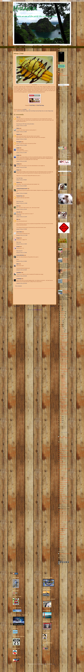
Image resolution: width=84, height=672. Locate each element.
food (29, 110)
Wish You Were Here (62, 498)
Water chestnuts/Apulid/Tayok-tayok (64, 342)
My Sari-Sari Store (61, 494)
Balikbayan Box (61, 532)
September (63, 317)
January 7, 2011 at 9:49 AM (21, 185)
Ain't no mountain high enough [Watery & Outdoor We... (63, 407)
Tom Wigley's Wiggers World (63, 480)
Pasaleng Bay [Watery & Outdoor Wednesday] (63, 348)
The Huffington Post (62, 454)
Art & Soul (60, 458)
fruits (43, 110)
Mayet (17, 263)
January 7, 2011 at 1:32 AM (21, 125)
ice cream (46, 110)
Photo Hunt (60, 444)
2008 (60, 420)
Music (59, 437)
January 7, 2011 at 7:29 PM (21, 229)
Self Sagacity (18, 141)
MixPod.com (67, 437)
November (63, 313)
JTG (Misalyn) (18, 278)
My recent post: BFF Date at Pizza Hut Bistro (25, 123)
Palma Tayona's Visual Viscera (64, 496)
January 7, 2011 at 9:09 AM (21, 179)
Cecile (17, 205)
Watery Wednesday (62, 464)
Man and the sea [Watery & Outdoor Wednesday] (66, 280)
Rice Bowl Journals (62, 534)
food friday (33, 110)
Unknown (18, 134)
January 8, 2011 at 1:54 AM (21, 243)
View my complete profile (63, 75)
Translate (67, 86)
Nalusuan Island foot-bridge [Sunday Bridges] (64, 391)
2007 (60, 422)
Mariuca (17, 128)
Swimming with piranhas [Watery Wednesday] (64, 363)
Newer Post (16, 306)
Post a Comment (18, 286)
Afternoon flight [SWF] (63, 339)
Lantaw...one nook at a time (63, 450)
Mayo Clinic (60, 542)
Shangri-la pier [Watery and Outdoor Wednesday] (66, 260)
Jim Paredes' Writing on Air (63, 502)
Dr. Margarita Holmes (62, 513)
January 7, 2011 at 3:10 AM (21, 145)
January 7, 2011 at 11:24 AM (21, 203)
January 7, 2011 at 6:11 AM (21, 161)
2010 (60, 416)
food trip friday (38, 110)
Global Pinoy (60, 522)
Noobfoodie (18, 214)
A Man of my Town (61, 486)
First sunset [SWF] (64, 397)
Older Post (52, 306)
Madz (17, 117)
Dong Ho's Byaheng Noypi (63, 478)
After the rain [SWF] (64, 359)
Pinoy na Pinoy (61, 452)
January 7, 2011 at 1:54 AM (21, 131)
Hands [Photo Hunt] (64, 357)
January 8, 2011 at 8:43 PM (21, 283)
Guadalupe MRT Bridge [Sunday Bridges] (63, 354)
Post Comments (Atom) (37, 309)
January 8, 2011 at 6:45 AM (21, 269)
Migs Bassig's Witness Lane (63, 500)
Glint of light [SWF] (64, 371)
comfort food (19, 110)
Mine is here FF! (19, 250)
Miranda (25, 8)
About (20, 47)
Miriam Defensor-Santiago (63, 515)
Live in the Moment (28, 47)
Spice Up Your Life (19, 201)
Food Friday (32, 105)
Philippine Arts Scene (62, 524)
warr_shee (18, 212)
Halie (17, 219)
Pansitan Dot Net (61, 530)
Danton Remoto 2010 (62, 448)
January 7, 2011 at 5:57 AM (21, 152)
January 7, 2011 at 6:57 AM (21, 167)
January (62, 331)
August (62, 319)
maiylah (17, 147)
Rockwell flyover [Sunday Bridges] (64, 369)
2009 (60, 418)
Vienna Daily (60, 490)
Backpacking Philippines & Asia (64, 456)
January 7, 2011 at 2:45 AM (21, 139)
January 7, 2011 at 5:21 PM (21, 216)
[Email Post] (29, 109)
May (61, 324)
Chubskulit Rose (19, 195)
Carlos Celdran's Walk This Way (64, 518)
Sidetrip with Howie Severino (64, 520)
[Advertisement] (34, 296)
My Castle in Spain (61, 462)
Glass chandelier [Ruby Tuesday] (63, 388)
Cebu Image (60, 460)
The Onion (60, 544)
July (61, 320)
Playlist (62, 437)
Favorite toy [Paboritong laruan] (63, 402)
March (62, 328)
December (63, 311)
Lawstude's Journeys (62, 484)
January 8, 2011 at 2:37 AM (21, 252)
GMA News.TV (61, 538)
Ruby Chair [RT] (63, 366)
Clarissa (17, 170)
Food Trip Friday (19, 178)
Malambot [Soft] (63, 344)
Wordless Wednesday (62, 472)
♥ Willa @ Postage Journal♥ (21, 188)
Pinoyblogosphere (61, 546)
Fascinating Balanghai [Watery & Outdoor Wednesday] (63, 380)
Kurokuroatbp (61, 488)
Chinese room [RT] (64, 351)
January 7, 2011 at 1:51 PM (21, 209)
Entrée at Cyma (63, 361)
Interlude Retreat (61, 526)
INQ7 (59, 540)
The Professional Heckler (63, 446)
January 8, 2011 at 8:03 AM (21, 276)
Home (15, 47)
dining (27, 110)
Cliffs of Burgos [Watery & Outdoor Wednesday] (66, 291)
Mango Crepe (18, 53)
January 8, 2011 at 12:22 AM (21, 235)
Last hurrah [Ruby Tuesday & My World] (64, 411)
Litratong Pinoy (61, 476)
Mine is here (18, 242)
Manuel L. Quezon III (62, 511)
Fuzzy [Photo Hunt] (64, 414)
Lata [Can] (62, 376)
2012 (60, 308)
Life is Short (60, 492)
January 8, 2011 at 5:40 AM (21, 261)
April (62, 326)
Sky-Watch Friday (61, 474)
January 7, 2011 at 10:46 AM (21, 193)
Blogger (53, 664)
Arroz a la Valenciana (63, 374)
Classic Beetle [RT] (64, 333)
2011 (60, 310)
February (62, 330)
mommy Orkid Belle (20, 255)
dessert (24, 110)
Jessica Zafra (60, 509)
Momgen (18, 237)
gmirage (18, 163)
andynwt (45, 664)
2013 (60, 306)
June (62, 322)
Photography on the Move (63, 482)
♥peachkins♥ (18, 272)
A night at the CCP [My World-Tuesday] (64, 385)
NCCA (59, 536)
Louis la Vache (19, 231)
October (62, 315)
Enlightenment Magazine (63, 528)
